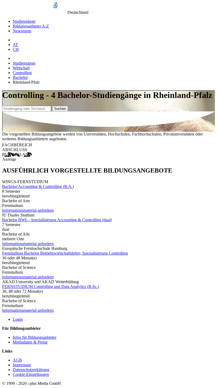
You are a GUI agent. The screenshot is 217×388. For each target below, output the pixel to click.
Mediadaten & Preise (30, 342)
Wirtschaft (21, 68)
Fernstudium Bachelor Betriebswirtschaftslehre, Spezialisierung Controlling (65, 253)
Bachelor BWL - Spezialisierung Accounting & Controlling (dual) (57, 220)
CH (16, 49)
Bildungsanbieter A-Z (31, 26)
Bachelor (20, 77)
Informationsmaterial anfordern (28, 210)
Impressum (22, 365)
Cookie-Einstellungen (31, 374)
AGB (17, 360)
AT (15, 44)
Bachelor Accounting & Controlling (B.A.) (38, 186)
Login (18, 319)
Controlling (22, 72)
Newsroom (22, 31)
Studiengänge (24, 21)
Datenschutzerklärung (31, 369)
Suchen (60, 109)
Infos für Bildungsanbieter (34, 337)
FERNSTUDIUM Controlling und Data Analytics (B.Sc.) (50, 286)
